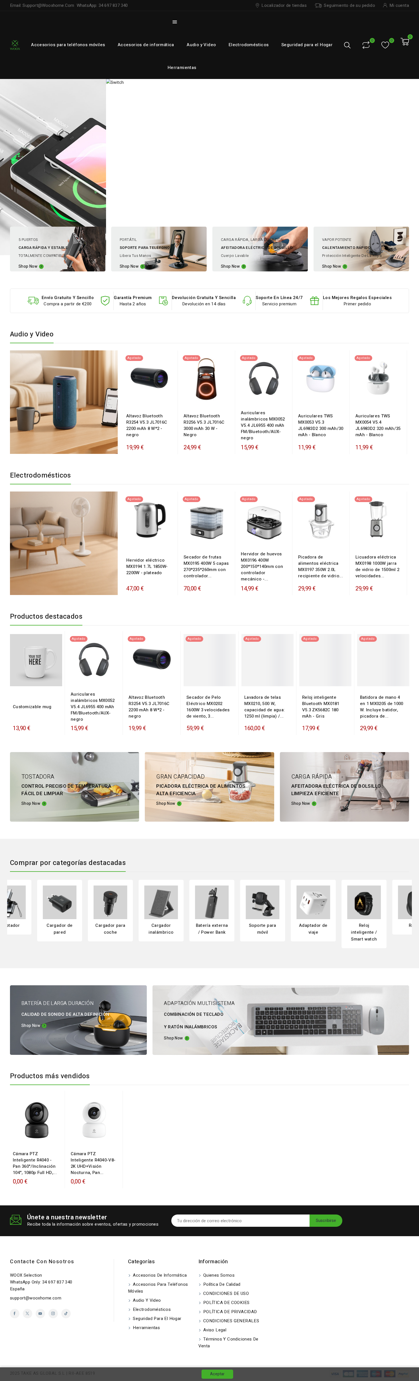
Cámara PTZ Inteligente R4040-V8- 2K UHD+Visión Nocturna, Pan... (93, 1163)
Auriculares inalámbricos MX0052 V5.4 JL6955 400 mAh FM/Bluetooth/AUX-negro (263, 425)
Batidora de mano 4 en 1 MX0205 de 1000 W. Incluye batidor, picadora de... (381, 706)
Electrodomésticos (249, 45)
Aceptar (217, 1374)
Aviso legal (214, 1330)
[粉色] (331, 680)
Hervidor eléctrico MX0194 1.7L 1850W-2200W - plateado (147, 566)
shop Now (30, 1026)
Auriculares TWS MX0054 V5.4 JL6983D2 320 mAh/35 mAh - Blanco (378, 425)
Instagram (53, 1313)
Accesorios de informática (146, 45)
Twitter (27, 1313)
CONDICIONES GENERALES (230, 1321)
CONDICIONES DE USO (225, 1293)
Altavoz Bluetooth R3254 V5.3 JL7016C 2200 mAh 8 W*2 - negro (146, 425)
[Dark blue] (152, 399)
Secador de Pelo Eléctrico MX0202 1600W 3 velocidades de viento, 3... (208, 706)
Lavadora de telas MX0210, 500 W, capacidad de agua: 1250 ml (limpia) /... (264, 706)
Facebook (14, 1313)
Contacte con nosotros (42, 1262)
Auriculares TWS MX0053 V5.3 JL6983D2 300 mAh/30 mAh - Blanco (320, 425)
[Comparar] (366, 45)
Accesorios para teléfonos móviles (68, 45)
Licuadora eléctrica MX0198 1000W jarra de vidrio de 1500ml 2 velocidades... (377, 566)
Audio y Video (201, 45)
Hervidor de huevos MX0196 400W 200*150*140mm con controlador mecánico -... (262, 566)
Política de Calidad (221, 1284)
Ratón (388, 925)
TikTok (66, 1313)
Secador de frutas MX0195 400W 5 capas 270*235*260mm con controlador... (206, 566)
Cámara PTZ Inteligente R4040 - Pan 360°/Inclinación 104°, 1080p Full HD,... (35, 1163)
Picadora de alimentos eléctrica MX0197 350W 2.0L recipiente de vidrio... (320, 566)
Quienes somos (218, 1275)
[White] (315, 399)
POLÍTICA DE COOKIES (226, 1302)
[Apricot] (261, 399)
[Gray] (319, 680)
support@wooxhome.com (35, 1298)
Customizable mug (32, 707)
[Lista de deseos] (385, 45)
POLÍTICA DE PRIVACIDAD (229, 1312)
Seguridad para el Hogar (307, 45)
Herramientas (182, 67)
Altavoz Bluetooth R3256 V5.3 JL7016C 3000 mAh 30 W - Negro (204, 425)
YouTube (40, 1313)
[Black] (146, 399)
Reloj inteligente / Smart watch (337, 932)
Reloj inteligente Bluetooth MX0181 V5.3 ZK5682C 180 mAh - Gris (320, 706)
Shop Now (28, 266)
